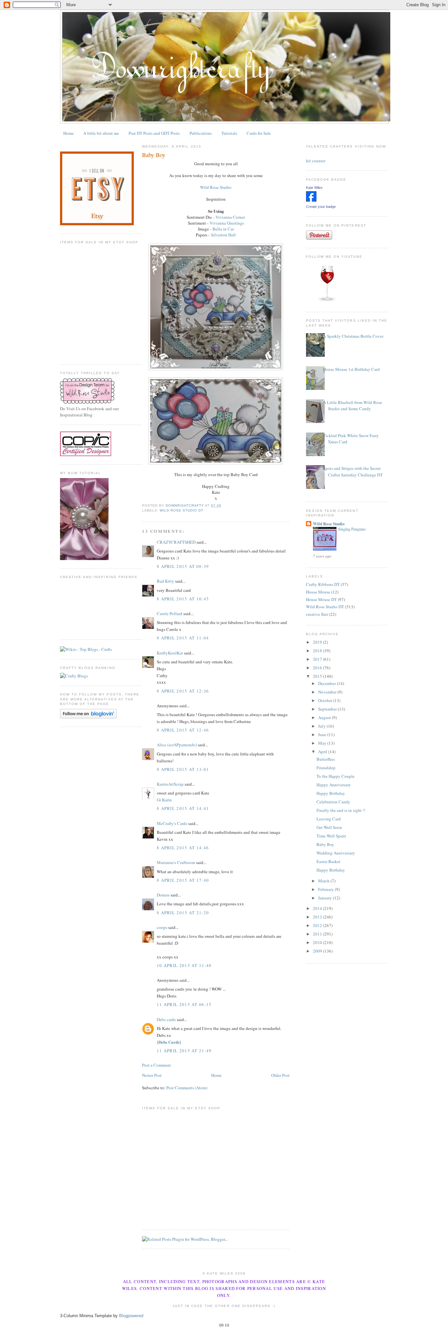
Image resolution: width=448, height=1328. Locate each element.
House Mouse (318, 592)
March (324, 881)
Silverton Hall (223, 235)
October (325, 700)
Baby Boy (325, 844)
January (325, 898)
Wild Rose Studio (216, 187)
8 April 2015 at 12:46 (183, 730)
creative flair (317, 614)
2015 (318, 676)
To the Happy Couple (335, 776)
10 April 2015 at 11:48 (184, 965)
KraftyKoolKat (170, 653)
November (327, 692)
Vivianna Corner (230, 217)
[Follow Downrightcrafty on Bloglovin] (88, 717)
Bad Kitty (165, 581)
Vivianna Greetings (227, 223)
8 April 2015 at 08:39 (183, 566)
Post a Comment (156, 1065)
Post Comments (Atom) (186, 1088)
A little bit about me (101, 133)
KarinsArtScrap (170, 784)
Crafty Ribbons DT (323, 584)
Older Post (280, 1075)
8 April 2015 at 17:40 (183, 880)
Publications (201, 133)
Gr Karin (164, 800)
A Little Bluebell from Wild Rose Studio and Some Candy (352, 405)
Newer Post (152, 1075)
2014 (318, 908)
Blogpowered (131, 1315)
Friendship (326, 768)
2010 (318, 942)
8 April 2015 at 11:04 (183, 638)
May (322, 743)
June (322, 734)
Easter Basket (328, 861)
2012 (318, 925)
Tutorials (229, 133)
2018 (318, 651)
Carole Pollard (169, 613)
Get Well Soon (329, 827)
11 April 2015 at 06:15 (184, 1004)
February (326, 889)
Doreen (163, 895)
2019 (318, 642)
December (327, 683)
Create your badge (321, 207)
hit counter (315, 161)
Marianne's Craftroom (176, 862)
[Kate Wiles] (311, 200)
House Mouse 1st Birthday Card (351, 369)
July (322, 726)
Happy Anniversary (333, 785)
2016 (318, 668)
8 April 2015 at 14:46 (183, 848)
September (328, 709)
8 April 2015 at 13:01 (183, 769)
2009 (318, 951)
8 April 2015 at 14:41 (183, 808)
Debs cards (166, 1019)
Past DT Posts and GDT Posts (154, 133)
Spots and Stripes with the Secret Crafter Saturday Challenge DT (353, 471)
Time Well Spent (331, 836)
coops (162, 927)
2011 (318, 934)
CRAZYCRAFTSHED (176, 542)
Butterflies (325, 759)
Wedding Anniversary (335, 853)
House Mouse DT (321, 599)
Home (68, 133)
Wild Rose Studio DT (181, 510)
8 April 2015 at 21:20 (183, 913)
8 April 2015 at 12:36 (183, 691)
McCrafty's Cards (172, 823)
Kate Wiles (314, 188)
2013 (318, 917)
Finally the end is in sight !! (340, 810)
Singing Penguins (352, 529)
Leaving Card (328, 819)
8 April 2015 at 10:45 (183, 599)
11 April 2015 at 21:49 (184, 1051)
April (323, 752)
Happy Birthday (330, 793)
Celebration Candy (333, 802)
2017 (318, 659)
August (325, 717)
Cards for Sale (259, 133)
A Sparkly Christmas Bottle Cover (353, 336)
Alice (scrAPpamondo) (177, 745)
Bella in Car (223, 229)
